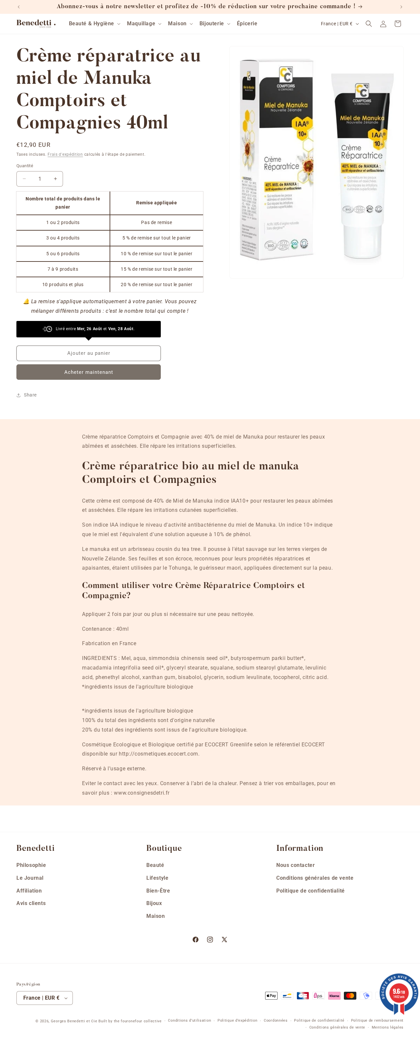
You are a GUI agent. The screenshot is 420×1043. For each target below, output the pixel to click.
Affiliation (29, 890)
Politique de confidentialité (310, 890)
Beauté (155, 865)
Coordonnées (276, 1021)
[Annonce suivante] (401, 7)
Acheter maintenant (88, 372)
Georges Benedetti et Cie (74, 1021)
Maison (155, 916)
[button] (94, 23)
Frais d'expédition (65, 154)
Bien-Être (158, 890)
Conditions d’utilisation (189, 1021)
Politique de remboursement (377, 1021)
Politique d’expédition (237, 1021)
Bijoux (154, 903)
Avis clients (31, 903)
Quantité (24, 165)
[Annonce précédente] (18, 7)
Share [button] (30, 394)
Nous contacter (295, 865)
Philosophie (31, 865)
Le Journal (30, 877)
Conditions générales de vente (314, 877)
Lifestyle (157, 877)
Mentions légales (388, 1027)
